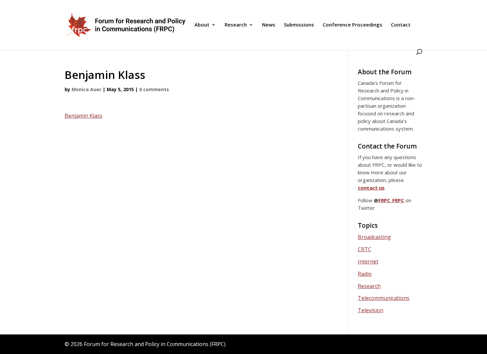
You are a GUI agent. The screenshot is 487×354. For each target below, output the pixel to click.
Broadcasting (374, 237)
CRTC (364, 249)
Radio (365, 273)
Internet (368, 261)
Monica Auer (86, 89)
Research (236, 25)
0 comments (154, 89)
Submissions (299, 25)
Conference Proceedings (352, 25)
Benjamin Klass (83, 115)
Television (370, 310)
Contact (400, 25)
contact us (371, 187)
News (268, 25)
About (201, 25)
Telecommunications (383, 298)
